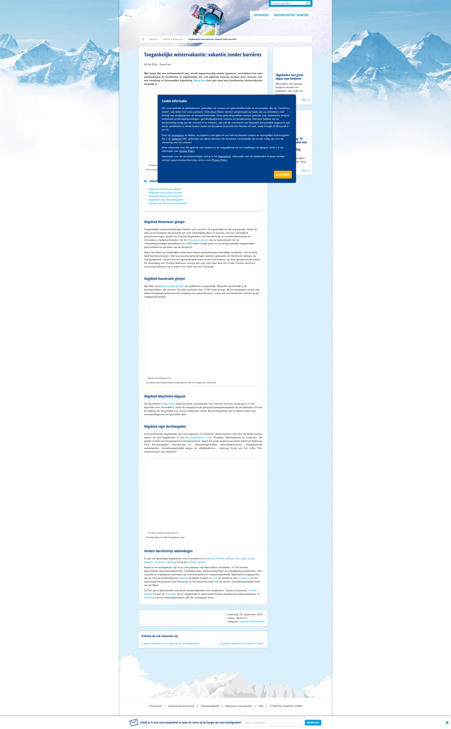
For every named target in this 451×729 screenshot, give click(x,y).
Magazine (154, 39)
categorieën (261, 15)
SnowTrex (200, 80)
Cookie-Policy (187, 151)
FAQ (261, 706)
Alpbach (148, 562)
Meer (304, 99)
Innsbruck (244, 578)
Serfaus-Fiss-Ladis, (236, 558)
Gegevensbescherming (181, 706)
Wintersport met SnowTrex (291, 15)
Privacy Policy (219, 160)
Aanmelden (313, 722)
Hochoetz (160, 562)
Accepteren (283, 175)
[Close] (447, 722)
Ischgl (251, 558)
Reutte (220, 558)
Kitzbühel (210, 558)
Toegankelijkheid (210, 706)
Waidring (171, 562)
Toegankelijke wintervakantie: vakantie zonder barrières (212, 39)
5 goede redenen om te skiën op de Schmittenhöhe (170, 643)
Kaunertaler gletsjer (173, 286)
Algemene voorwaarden (239, 706)
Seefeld (148, 594)
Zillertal (183, 578)
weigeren (177, 138)
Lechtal (252, 590)
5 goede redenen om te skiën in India (241, 643)
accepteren (178, 135)
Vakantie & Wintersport (173, 39)
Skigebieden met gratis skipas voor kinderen (289, 77)
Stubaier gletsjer (197, 562)
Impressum (224, 156)
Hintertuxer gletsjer (198, 240)
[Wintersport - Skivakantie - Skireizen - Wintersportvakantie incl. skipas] (142, 39)
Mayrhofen (170, 403)
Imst (214, 578)
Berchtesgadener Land (198, 437)
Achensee (170, 594)
